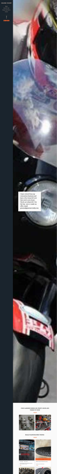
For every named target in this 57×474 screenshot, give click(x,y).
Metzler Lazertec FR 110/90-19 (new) (42, 461)
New (43, 459)
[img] (27, 450)
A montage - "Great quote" (24, 461)
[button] (6, 16)
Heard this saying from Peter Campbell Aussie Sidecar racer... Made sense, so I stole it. (26, 463)
